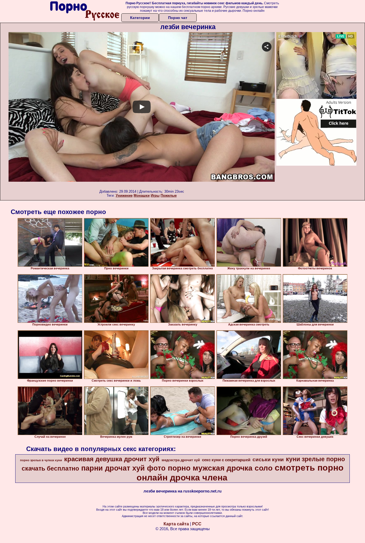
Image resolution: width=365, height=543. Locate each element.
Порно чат (177, 17)
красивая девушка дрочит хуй (112, 459)
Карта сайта (176, 524)
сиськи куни (268, 459)
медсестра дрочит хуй (181, 460)
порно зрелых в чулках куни (41, 460)
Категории (140, 17)
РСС (196, 524)
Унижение (124, 195)
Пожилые (169, 195)
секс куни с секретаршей (226, 460)
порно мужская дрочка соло (220, 468)
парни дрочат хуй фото (123, 468)
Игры (155, 195)
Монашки (142, 195)
